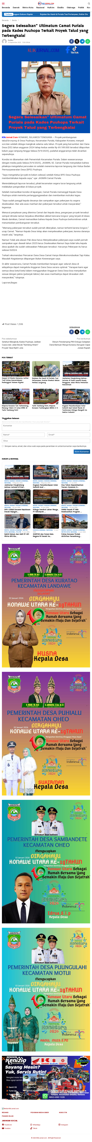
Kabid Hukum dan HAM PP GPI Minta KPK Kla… (16, 535)
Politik (18, 532)
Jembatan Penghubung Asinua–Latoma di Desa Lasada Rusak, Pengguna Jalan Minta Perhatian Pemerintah (75, 381)
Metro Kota (65, 532)
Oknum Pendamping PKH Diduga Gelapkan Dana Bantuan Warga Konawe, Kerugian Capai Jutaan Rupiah (69, 343)
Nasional (7, 483)
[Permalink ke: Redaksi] (4, 41)
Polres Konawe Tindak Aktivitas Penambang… (71, 535)
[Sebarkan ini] (71, 41)
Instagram (64, 1125)
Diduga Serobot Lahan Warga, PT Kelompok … (45, 511)
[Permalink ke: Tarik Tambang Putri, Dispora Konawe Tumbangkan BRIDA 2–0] (46, 396)
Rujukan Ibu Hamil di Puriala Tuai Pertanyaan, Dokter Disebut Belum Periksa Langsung (46, 380)
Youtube (7, 1128)
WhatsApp (36, 1125)
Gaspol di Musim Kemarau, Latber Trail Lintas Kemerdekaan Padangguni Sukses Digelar (15, 380)
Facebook (8, 1125)
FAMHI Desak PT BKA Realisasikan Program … (71, 511)
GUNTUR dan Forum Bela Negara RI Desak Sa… (43, 535)
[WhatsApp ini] (87, 41)
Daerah (12, 481)
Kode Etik (63, 1112)
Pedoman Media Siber (40, 1112)
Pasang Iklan (7, 1116)
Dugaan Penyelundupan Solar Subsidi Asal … (45, 486)
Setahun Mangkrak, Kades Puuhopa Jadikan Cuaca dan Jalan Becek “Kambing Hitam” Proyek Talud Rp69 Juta (21, 343)
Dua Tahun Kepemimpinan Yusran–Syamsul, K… (72, 486)
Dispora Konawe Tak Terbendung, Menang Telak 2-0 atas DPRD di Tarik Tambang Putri (15, 408)
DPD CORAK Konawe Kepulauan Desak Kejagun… (17, 511)
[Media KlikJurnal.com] (46, 3)
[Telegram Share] (82, 41)
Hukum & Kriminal (22, 481)
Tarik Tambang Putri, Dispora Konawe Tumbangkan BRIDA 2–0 (45, 407)
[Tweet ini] (77, 41)
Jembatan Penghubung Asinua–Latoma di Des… (14, 486)
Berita (6, 481)
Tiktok (35, 1128)
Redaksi (5, 1112)
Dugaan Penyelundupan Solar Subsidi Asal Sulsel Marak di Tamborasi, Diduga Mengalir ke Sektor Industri (74, 409)
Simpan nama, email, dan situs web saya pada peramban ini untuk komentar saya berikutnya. (46, 446)
